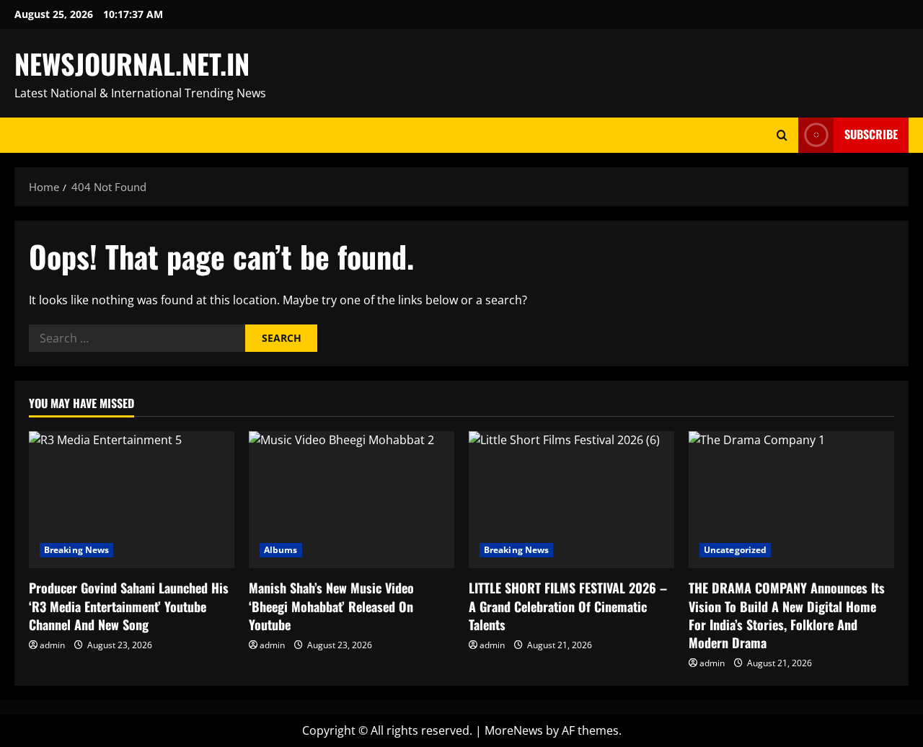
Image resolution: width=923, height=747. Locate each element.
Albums (281, 550)
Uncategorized (735, 550)
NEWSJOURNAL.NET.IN (131, 63)
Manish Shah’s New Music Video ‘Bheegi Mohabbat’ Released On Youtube (331, 605)
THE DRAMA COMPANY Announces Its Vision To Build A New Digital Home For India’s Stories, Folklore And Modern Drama (787, 615)
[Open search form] (782, 135)
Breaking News (76, 550)
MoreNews (514, 730)
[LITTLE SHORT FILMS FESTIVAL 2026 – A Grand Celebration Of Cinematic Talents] (571, 499)
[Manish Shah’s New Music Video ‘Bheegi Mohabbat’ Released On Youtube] (351, 499)
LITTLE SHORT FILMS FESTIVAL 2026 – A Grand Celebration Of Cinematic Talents (568, 605)
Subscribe (871, 134)
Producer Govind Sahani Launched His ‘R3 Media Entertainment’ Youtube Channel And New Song (129, 605)
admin (52, 645)
